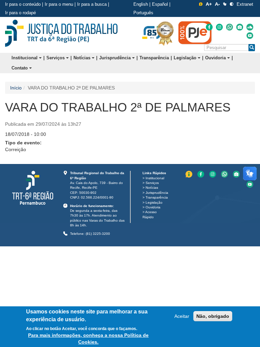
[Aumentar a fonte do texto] (209, 4)
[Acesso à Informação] (200, 4)
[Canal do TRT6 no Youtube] (249, 35)
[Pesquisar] (251, 47)
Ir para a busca (92, 4)
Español (160, 4)
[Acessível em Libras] (224, 4)
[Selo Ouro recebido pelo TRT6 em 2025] (165, 33)
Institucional (25, 57)
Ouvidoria (216, 57)
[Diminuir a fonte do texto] (217, 4)
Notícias (82, 57)
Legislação (186, 57)
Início (16, 87)
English (140, 4)
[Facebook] (209, 27)
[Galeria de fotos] (239, 27)
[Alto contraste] (231, 4)
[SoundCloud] (249, 27)
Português (143, 12)
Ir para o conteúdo (23, 4)
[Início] (61, 33)
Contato (20, 67)
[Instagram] (219, 27)
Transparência (154, 57)
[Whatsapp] (229, 27)
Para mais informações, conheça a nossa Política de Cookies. (88, 338)
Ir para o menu (59, 4)
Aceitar (181, 316)
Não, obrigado (212, 316)
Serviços (56, 57)
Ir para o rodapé (20, 12)
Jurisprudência (115, 57)
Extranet (245, 4)
